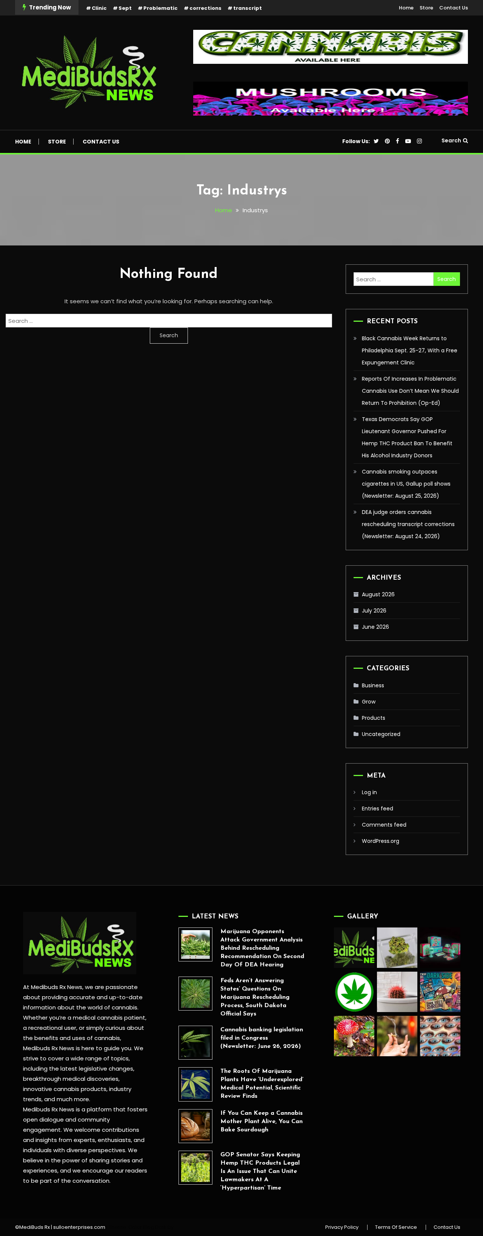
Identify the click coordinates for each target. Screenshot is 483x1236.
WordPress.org (380, 841)
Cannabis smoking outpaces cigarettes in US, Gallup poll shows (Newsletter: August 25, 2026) (406, 484)
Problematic (160, 8)
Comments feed (384, 825)
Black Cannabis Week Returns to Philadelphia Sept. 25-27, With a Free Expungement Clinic (409, 350)
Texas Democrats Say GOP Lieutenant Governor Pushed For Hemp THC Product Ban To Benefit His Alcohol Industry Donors (407, 437)
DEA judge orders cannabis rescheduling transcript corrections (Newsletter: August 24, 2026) (408, 524)
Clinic (99, 8)
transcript (247, 8)
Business (373, 685)
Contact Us (453, 7)
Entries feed (377, 808)
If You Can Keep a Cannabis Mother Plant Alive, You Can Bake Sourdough (261, 1121)
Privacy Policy (341, 1227)
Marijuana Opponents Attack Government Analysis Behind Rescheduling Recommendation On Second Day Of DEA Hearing (262, 948)
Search (451, 140)
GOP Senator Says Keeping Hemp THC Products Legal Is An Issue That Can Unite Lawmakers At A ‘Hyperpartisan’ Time (260, 1171)
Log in (369, 792)
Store (426, 7)
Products (373, 718)
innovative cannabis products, (65, 1089)
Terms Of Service (396, 1227)
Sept (125, 8)
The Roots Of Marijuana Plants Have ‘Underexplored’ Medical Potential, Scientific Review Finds (261, 1083)
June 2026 (375, 627)
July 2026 (374, 610)
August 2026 (378, 594)
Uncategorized (381, 734)
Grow (368, 701)
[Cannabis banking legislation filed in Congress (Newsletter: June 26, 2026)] (195, 1043)
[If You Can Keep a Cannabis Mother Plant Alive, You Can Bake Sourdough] (195, 1126)
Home (406, 7)
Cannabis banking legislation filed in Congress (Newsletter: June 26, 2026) (261, 1038)
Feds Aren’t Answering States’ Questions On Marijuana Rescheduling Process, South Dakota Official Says (254, 997)
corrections (205, 8)
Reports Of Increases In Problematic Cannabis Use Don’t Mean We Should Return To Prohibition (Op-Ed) (410, 391)
